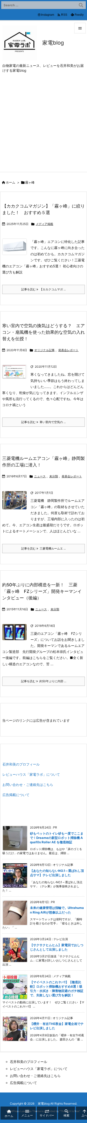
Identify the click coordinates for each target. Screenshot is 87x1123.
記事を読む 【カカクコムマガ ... (43, 289)
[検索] (81, 5)
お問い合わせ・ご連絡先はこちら (27, 784)
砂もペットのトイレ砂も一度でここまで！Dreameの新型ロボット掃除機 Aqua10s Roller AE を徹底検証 (56, 837)
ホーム (10, 182)
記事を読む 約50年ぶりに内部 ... (43, 681)
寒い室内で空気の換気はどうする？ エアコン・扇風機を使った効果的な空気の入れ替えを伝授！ (43, 332)
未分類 (53, 476)
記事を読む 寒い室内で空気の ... (43, 422)
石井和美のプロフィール (21, 764)
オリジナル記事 (44, 350)
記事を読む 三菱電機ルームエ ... (43, 548)
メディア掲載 (44, 224)
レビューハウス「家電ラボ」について (31, 774)
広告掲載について (15, 795)
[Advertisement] (43, 126)
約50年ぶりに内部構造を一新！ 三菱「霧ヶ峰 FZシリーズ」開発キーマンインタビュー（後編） (42, 591)
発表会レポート (68, 350)
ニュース (40, 476)
